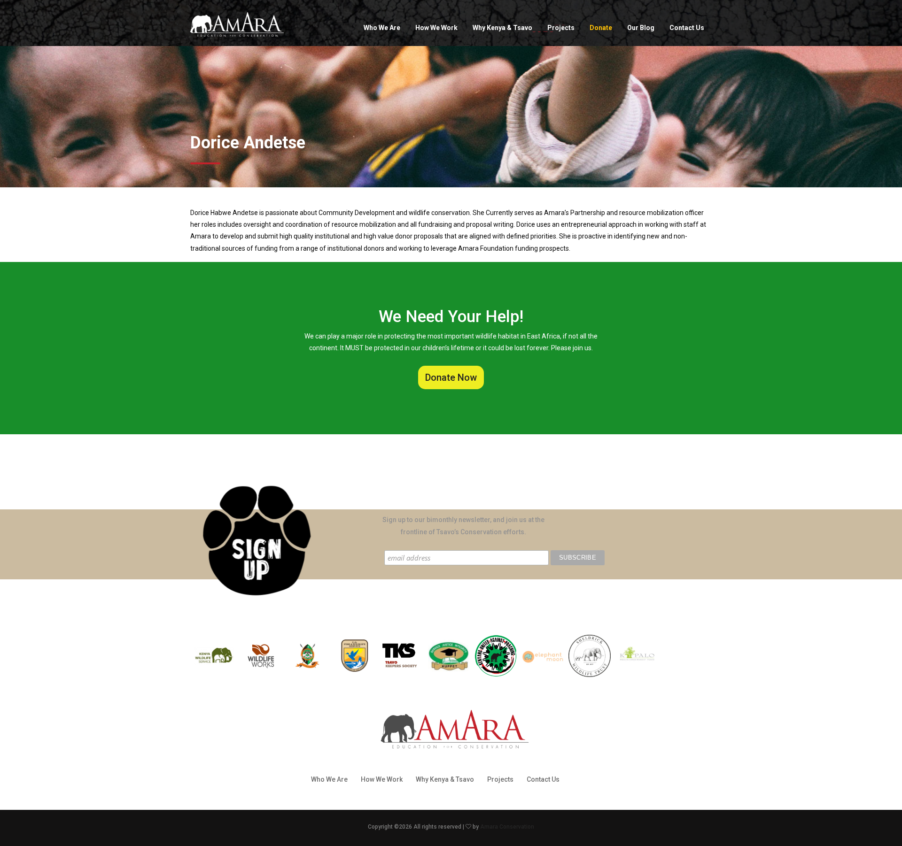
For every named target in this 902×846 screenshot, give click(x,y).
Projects (561, 27)
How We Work (436, 27)
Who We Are (382, 27)
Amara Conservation (507, 826)
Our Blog (640, 27)
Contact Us (686, 27)
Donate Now (451, 377)
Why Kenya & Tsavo (502, 27)
